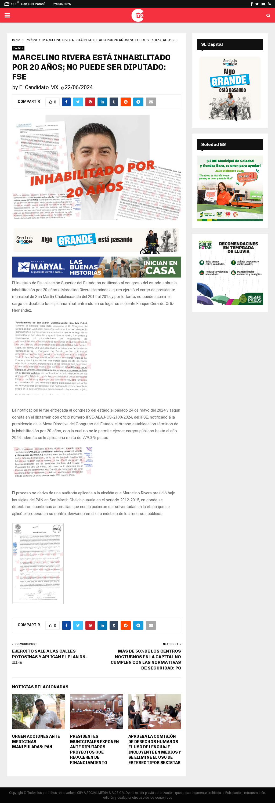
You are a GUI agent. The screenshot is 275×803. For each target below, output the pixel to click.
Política (18, 48)
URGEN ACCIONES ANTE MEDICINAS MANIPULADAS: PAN (36, 741)
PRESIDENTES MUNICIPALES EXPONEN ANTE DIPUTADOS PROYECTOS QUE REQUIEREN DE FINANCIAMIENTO (94, 749)
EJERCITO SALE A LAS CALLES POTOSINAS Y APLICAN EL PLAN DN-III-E (49, 657)
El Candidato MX (39, 87)
